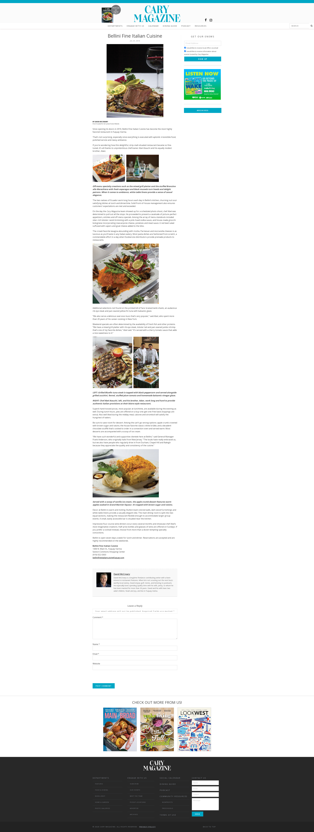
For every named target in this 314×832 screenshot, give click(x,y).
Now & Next (100, 796)
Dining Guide (170, 26)
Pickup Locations (138, 802)
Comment (98, 617)
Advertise (134, 808)
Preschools (167, 808)
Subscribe (134, 784)
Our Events (135, 790)
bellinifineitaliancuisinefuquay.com (108, 557)
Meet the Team (136, 796)
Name (96, 644)
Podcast (186, 26)
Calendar (153, 26)
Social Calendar (170, 778)
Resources (200, 26)
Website (96, 663)
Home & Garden (102, 802)
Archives (203, 110)
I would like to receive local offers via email (202, 48)
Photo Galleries (102, 808)
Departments (115, 26)
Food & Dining (101, 790)
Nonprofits (167, 802)
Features (99, 784)
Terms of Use (168, 815)
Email (96, 654)
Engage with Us (135, 26)
